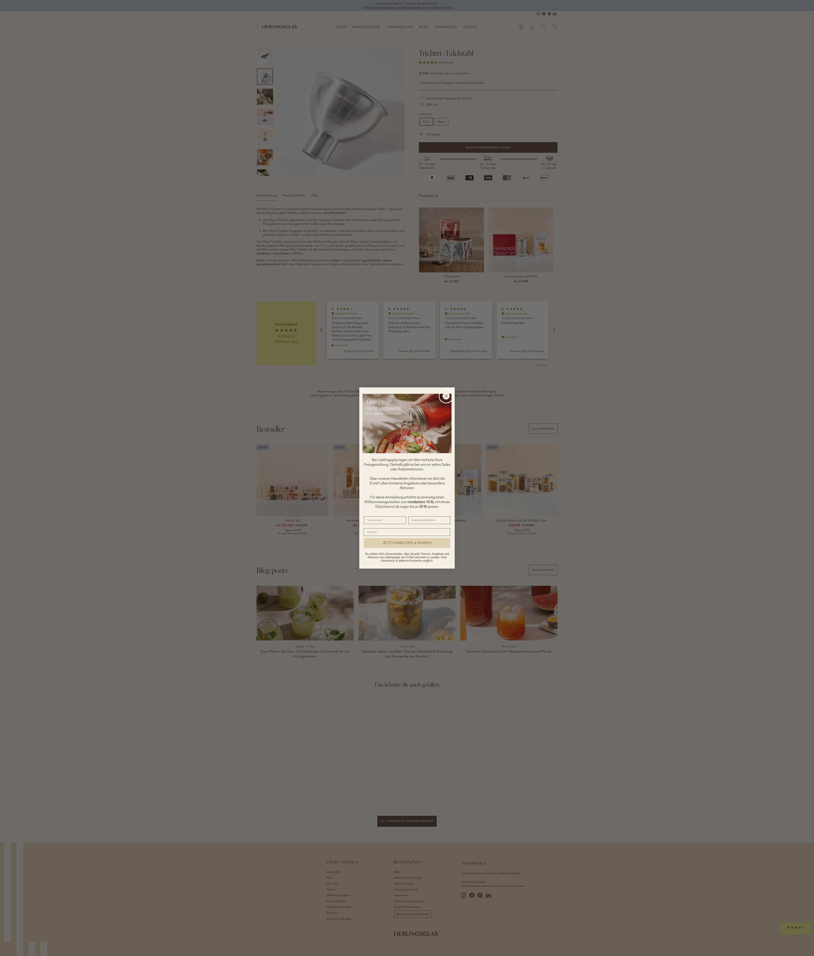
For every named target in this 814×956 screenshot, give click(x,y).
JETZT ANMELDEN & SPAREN (407, 543)
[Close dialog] (446, 396)
